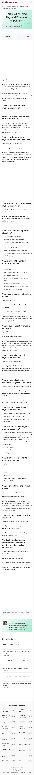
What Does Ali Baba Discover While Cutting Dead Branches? (17, 684)
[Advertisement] (17, 60)
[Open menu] (30, 2)
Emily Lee (8, 23)
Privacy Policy (6, 772)
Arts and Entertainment (12, 6)
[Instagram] (16, 770)
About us (22, 772)
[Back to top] (30, 772)
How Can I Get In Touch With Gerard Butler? (15, 661)
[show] (28, 36)
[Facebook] (13, 770)
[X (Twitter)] (18, 770)
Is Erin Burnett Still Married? (11, 644)
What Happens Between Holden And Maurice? (16, 676)
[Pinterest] (20, 770)
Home (3, 6)
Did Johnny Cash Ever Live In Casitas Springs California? (16, 652)
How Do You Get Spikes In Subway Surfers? (15, 668)
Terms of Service (15, 772)
